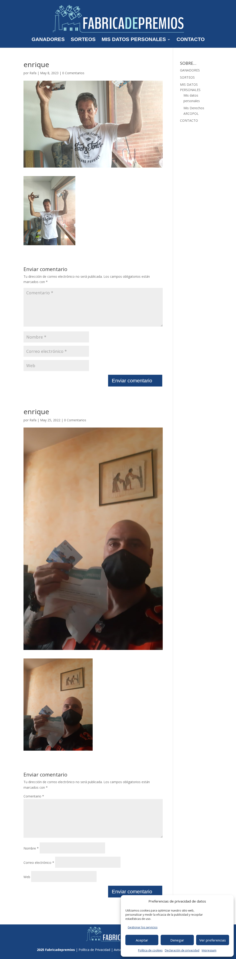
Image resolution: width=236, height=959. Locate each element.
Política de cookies (150, 950)
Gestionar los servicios (142, 927)
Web (27, 877)
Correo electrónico (39, 862)
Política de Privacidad (94, 949)
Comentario (34, 796)
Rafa (33, 73)
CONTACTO (191, 40)
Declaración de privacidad (182, 950)
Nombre (31, 848)
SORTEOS (83, 40)
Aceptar (142, 940)
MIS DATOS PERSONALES (134, 40)
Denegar (177, 940)
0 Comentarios (73, 73)
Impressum (209, 950)
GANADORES (48, 40)
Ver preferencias (212, 940)
